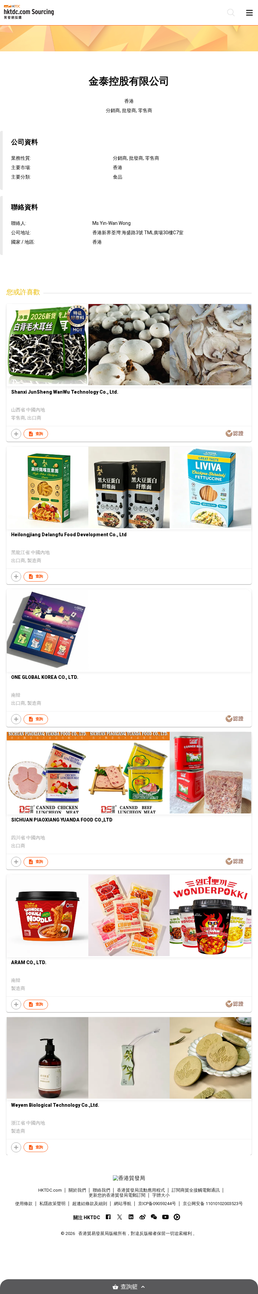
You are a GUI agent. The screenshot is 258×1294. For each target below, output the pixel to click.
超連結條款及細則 (89, 1203)
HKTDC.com (50, 1190)
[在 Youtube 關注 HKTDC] (165, 1217)
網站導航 (122, 1203)
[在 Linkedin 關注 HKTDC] (131, 1217)
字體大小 (161, 1195)
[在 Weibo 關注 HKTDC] (142, 1217)
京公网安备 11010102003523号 (213, 1203)
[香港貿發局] (129, 1178)
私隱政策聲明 (52, 1203)
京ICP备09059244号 (157, 1203)
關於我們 (77, 1190)
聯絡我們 (101, 1190)
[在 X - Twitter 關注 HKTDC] (120, 1217)
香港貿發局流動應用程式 (141, 1190)
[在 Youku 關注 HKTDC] (177, 1217)
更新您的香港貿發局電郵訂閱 (117, 1195)
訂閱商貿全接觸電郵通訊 (196, 1190)
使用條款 (24, 1203)
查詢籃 (129, 1287)
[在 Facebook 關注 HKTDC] (108, 1217)
